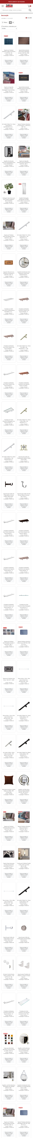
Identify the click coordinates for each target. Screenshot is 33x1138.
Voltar (29, 18)
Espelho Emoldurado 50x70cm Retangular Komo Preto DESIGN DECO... (8, 162)
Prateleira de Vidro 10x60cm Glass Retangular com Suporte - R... (24, 606)
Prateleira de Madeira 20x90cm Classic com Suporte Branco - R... (8, 1013)
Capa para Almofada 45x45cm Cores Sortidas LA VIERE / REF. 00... (9, 1049)
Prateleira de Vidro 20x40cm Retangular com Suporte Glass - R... (9, 421)
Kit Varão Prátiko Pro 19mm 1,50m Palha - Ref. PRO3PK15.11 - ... (24, 421)
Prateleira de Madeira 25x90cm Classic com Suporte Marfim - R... (24, 310)
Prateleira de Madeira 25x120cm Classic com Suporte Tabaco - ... (23, 532)
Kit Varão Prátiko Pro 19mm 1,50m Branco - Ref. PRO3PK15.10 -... (24, 236)
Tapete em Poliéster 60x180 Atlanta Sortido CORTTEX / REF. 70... (8, 1123)
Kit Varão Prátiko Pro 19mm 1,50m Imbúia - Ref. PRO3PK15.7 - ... (24, 717)
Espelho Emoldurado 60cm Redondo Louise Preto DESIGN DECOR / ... (24, 273)
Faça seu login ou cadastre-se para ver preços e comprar (9, 62)
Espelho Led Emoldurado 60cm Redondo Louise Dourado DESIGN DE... (24, 1049)
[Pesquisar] (30, 10)
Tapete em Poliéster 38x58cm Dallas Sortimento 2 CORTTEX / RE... (8, 51)
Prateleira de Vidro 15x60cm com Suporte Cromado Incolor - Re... (23, 1013)
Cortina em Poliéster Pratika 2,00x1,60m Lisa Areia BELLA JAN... (24, 865)
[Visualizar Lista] (13, 22)
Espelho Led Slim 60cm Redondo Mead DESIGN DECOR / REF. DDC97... (23, 791)
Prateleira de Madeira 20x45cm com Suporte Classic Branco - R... (8, 569)
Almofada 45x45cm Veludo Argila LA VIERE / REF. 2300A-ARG (8, 791)
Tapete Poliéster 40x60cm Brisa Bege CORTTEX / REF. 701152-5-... (24, 1123)
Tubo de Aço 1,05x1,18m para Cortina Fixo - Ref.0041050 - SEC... (24, 680)
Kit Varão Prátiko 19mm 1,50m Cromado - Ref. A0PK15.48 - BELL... (8, 754)
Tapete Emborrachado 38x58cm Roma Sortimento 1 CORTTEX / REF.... (23, 88)
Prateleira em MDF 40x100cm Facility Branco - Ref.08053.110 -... (8, 310)
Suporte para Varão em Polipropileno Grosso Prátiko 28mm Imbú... (8, 495)
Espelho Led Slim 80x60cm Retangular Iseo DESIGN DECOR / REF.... (8, 1086)
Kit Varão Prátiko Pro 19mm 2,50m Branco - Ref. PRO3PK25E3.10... (8, 458)
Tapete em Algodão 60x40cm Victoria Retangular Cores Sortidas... (8, 88)
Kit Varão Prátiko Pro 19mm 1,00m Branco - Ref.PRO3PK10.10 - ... (8, 125)
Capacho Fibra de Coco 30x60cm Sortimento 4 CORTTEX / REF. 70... (8, 273)
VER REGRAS (21, 2)
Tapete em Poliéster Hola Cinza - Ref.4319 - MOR (9, 679)
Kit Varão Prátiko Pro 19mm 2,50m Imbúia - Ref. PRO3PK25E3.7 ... (24, 902)
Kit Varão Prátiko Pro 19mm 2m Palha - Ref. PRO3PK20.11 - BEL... (24, 347)
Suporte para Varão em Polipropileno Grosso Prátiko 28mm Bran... (8, 939)
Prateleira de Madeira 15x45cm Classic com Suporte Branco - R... (8, 606)
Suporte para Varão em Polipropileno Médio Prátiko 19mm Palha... (24, 458)
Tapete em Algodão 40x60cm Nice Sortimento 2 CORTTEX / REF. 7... (24, 162)
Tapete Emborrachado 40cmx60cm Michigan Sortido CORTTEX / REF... (24, 51)
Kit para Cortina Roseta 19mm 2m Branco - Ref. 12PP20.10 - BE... (8, 976)
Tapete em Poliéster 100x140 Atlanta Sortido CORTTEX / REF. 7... (9, 236)
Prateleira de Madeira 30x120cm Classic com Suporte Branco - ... (8, 384)
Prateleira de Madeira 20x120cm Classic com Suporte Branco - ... (8, 532)
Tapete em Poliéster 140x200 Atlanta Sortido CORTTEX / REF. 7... (9, 828)
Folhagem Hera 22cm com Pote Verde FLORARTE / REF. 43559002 (9, 199)
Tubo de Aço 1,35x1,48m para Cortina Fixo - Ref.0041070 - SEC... (9, 902)
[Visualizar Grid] (10, 22)
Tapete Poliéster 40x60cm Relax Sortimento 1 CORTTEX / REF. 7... (24, 828)
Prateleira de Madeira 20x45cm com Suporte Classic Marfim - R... (23, 569)
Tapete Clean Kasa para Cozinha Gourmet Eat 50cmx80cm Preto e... (8, 865)
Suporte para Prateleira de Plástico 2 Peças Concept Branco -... (24, 976)
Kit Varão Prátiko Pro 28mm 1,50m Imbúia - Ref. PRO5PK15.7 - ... (24, 754)
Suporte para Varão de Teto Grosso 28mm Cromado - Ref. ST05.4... (23, 495)
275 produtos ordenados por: (9, 26)
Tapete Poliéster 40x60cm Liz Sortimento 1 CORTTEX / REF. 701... (24, 125)
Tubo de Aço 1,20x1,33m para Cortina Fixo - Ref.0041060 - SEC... (9, 717)
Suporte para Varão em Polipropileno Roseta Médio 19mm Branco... (23, 939)
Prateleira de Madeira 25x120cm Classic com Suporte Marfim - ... (8, 347)
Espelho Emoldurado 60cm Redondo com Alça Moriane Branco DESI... (23, 1086)
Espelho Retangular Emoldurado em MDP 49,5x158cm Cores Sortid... (23, 199)
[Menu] (2, 6)
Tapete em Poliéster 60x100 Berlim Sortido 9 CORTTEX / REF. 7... (8, 643)
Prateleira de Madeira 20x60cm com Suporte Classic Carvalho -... (23, 384)
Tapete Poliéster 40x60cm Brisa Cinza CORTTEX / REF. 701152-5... (24, 643)
